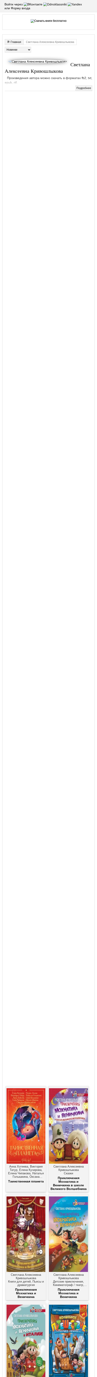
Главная (16, 42)
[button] (33, 4)
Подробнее (83, 88)
